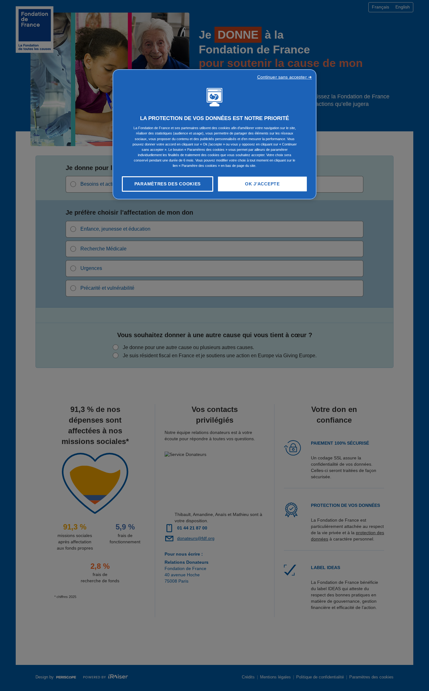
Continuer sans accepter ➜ (284, 77)
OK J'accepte (262, 183)
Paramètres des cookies (167, 183)
